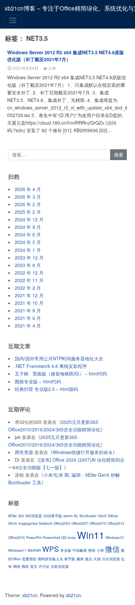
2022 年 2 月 (28, 287)
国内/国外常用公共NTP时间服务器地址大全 (59, 358)
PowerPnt (34, 537)
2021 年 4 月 (28, 325)
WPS (50, 549)
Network (45, 523)
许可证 (44, 566)
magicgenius (28, 523)
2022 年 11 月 (29, 280)
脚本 (25, 566)
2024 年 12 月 (29, 219)
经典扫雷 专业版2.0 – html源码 (46, 389)
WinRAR (34, 550)
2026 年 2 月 (28, 204)
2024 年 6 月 (28, 234)
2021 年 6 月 (28, 318)
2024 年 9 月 (28, 227)
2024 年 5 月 (28, 242)
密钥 (91, 550)
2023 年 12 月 (29, 257)
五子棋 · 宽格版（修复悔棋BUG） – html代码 (61, 373)
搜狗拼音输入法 (50, 558)
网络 (16, 566)
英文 (33, 566)
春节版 (69, 558)
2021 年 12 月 (29, 295)
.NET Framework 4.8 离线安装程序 (51, 366)
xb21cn (29, 595)
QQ (64, 537)
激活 (88, 558)
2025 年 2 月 (28, 211)
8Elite (12, 515)
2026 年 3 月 (28, 196)
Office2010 (97, 523)
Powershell (51, 537)
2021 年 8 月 (28, 310)
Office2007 (79, 523)
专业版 (65, 550)
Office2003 (61, 523)
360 (21, 515)
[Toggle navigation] (13, 20)
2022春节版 (52, 515)
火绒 (97, 558)
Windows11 (17, 550)
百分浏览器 (111, 558)
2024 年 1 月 (28, 250)
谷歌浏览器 (60, 566)
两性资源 (24, 452)
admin (68, 515)
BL (76, 515)
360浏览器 (33, 515)
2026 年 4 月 (28, 189)
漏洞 (80, 558)
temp (72, 537)
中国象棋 (79, 550)
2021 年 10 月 (29, 303)
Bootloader (88, 515)
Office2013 (115, 523)
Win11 (90, 535)
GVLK (12, 523)
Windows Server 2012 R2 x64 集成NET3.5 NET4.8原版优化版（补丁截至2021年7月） (65, 55)
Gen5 (102, 515)
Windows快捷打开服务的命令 (83, 452)
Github (113, 515)
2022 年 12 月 (29, 272)
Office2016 (16, 537)
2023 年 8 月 (28, 265)
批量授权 (29, 558)
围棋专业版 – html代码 (38, 381)
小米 (100, 550)
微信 (112, 549)
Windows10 (115, 537)
